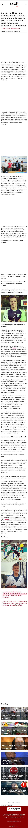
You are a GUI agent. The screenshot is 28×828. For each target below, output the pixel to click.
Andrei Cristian (6, 28)
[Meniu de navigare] (2, 4)
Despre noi (11, 803)
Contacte (17, 803)
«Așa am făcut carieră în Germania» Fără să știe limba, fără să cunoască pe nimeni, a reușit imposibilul (15, 603)
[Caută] (25, 4)
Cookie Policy (10, 805)
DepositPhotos (17, 821)
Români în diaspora (15, 28)
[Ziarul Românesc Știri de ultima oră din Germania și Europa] (14, 4)
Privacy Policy (3, 805)
